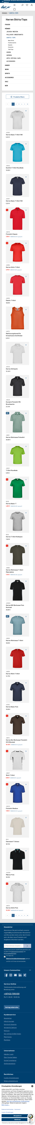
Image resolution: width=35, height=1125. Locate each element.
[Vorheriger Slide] (9, 117)
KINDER (7, 65)
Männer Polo (10, 875)
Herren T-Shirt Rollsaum (14, 537)
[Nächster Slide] (26, 117)
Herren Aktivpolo (12, 369)
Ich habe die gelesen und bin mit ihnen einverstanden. (18, 958)
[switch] (30, 1122)
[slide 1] (17, 318)
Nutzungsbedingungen (10, 953)
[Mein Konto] (31, 5)
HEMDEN (9, 55)
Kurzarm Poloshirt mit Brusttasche (13, 403)
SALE (6, 81)
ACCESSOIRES (11, 61)
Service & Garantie (10, 1024)
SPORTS (7, 73)
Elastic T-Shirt (11, 300)
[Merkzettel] (27, 5)
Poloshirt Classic (12, 234)
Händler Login (8, 1054)
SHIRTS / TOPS (11, 37)
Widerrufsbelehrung (11, 1081)
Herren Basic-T (11, 503)
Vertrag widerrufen (11, 1007)
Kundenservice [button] (10, 1014)
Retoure (7, 1030)
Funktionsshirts (12, 42)
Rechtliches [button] (8, 1074)
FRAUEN (7, 24)
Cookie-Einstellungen (11, 1078)
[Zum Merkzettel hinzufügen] (26, 110)
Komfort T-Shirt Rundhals (14, 168)
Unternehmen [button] (9, 1050)
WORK (7, 69)
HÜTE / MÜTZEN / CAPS (14, 58)
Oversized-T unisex (12, 841)
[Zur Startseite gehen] (6, 7)
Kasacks (10, 45)
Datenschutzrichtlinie (17, 951)
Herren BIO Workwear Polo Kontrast (15, 606)
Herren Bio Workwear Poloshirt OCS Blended (16, 741)
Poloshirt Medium (12, 808)
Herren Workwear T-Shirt (14, 640)
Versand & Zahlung (10, 1027)
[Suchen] (22, 5)
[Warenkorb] (14, 9)
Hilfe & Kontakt (9, 1021)
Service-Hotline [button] (10, 984)
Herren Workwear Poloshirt (15, 437)
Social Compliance (10, 1060)
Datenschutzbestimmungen (15, 958)
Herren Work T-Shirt (13, 673)
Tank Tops (10, 49)
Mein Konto (8, 1037)
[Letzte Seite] (27, 104)
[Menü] (14, 5)
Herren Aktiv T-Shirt (13, 267)
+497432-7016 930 (11, 993)
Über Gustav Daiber (10, 1057)
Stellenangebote (9, 1063)
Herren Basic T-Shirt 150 (14, 201)
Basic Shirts (11, 40)
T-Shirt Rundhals (12, 470)
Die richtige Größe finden (12, 1034)
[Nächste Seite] (24, 104)
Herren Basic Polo (12, 707)
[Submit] (27, 946)
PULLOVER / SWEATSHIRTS (15, 34)
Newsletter (8, 1018)
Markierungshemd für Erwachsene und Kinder (14, 334)
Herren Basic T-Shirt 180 (14, 135)
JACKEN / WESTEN (12, 31)
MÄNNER (7, 28)
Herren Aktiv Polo (12, 908)
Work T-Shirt (10, 775)
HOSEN (9, 52)
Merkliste (7, 1040)
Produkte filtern (18, 97)
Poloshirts (10, 47)
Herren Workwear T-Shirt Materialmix (14, 571)
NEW (6, 85)
